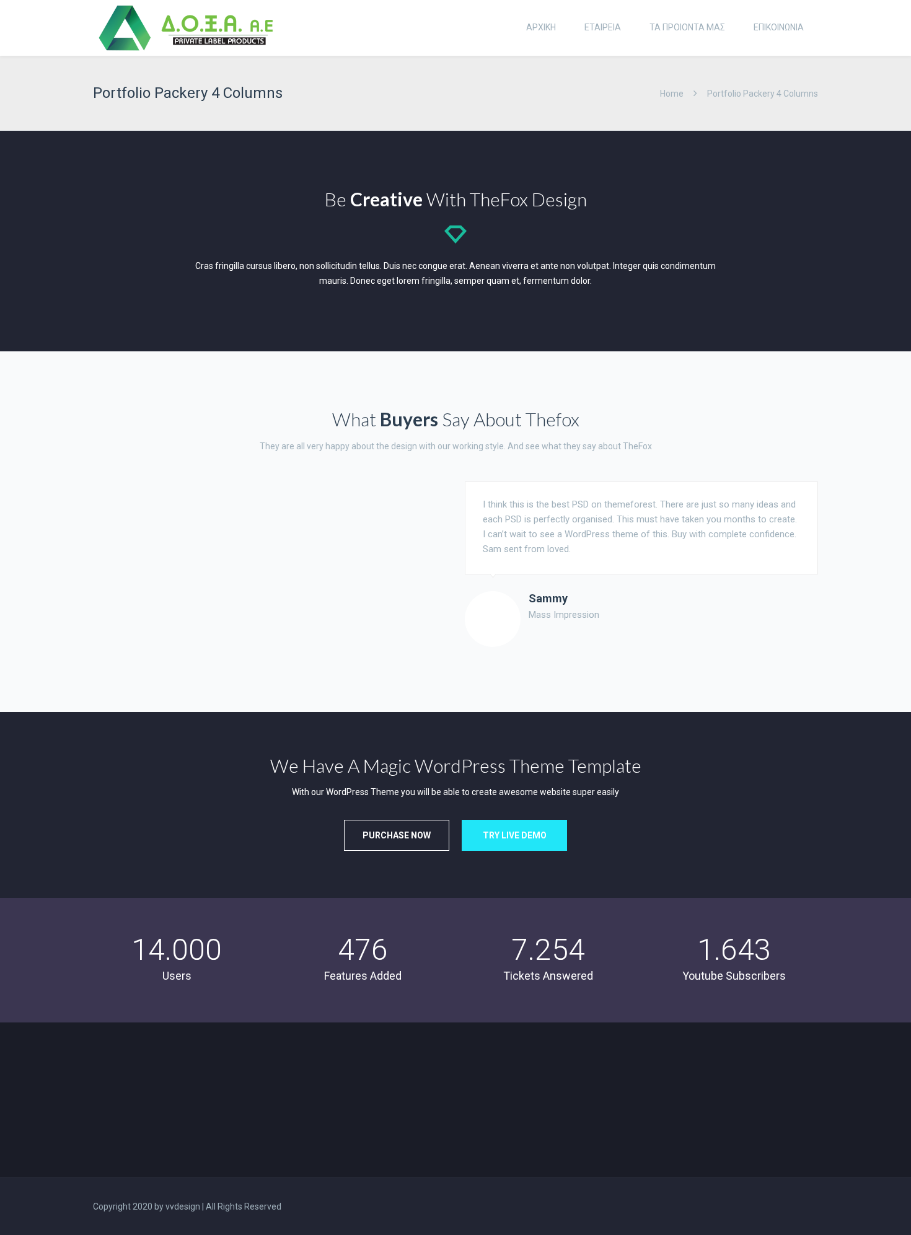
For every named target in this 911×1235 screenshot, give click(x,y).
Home (672, 94)
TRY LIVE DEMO (515, 835)
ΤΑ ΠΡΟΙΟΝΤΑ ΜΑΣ (687, 27)
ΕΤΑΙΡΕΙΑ (602, 27)
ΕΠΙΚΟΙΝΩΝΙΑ (779, 27)
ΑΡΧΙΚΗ (541, 27)
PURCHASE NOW (397, 835)
